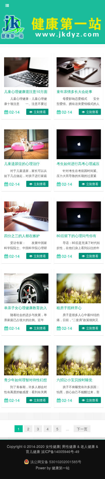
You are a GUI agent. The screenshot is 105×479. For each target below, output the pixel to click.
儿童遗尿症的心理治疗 (22, 163)
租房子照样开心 (69, 307)
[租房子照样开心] (79, 287)
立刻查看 (39, 112)
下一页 (82, 428)
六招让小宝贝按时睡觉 (74, 379)
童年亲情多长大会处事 (74, 91)
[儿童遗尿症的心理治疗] (26, 143)
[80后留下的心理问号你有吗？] (79, 215)
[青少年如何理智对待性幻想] (26, 359)
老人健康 (88, 446)
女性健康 (53, 446)
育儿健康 (33, 451)
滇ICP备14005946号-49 (60, 451)
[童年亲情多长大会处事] (79, 71)
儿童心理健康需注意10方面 (25, 91)
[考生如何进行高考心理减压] (79, 143)
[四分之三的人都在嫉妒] (26, 215)
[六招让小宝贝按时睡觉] (79, 359)
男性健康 (69, 446)
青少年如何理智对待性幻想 (25, 379)
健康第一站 (61, 467)
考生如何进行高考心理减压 (78, 163)
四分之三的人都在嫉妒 (22, 235)
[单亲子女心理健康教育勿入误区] (26, 287)
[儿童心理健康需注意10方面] (26, 71)
